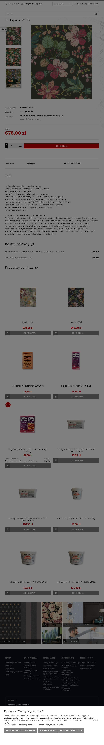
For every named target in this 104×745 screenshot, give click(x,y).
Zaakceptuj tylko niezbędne (20, 730)
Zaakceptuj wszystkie (71, 730)
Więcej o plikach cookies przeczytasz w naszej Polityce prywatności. (34, 725)
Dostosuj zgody (47, 730)
